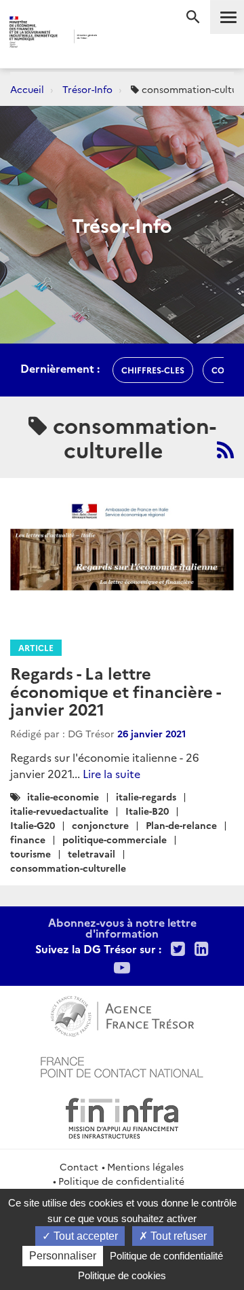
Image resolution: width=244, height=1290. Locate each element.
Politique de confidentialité (121, 1180)
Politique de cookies (122, 1275)
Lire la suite (111, 773)
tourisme (30, 853)
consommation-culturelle (68, 867)
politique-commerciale (114, 839)
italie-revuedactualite (59, 810)
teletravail (91, 853)
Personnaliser (62, 1255)
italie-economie (63, 796)
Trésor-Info (87, 89)
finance (27, 839)
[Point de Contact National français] (122, 1065)
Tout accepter (84, 1236)
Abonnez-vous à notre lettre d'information (122, 927)
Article (36, 647)
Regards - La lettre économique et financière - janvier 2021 (115, 690)
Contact (79, 1166)
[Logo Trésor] (114, 38)
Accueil (27, 89)
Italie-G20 (32, 825)
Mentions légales (145, 1166)
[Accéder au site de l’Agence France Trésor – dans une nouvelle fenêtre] (122, 1014)
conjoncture (100, 825)
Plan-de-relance (181, 825)
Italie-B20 (147, 810)
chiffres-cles (152, 369)
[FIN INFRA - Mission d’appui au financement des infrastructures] (122, 1116)
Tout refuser (177, 1236)
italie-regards (146, 796)
